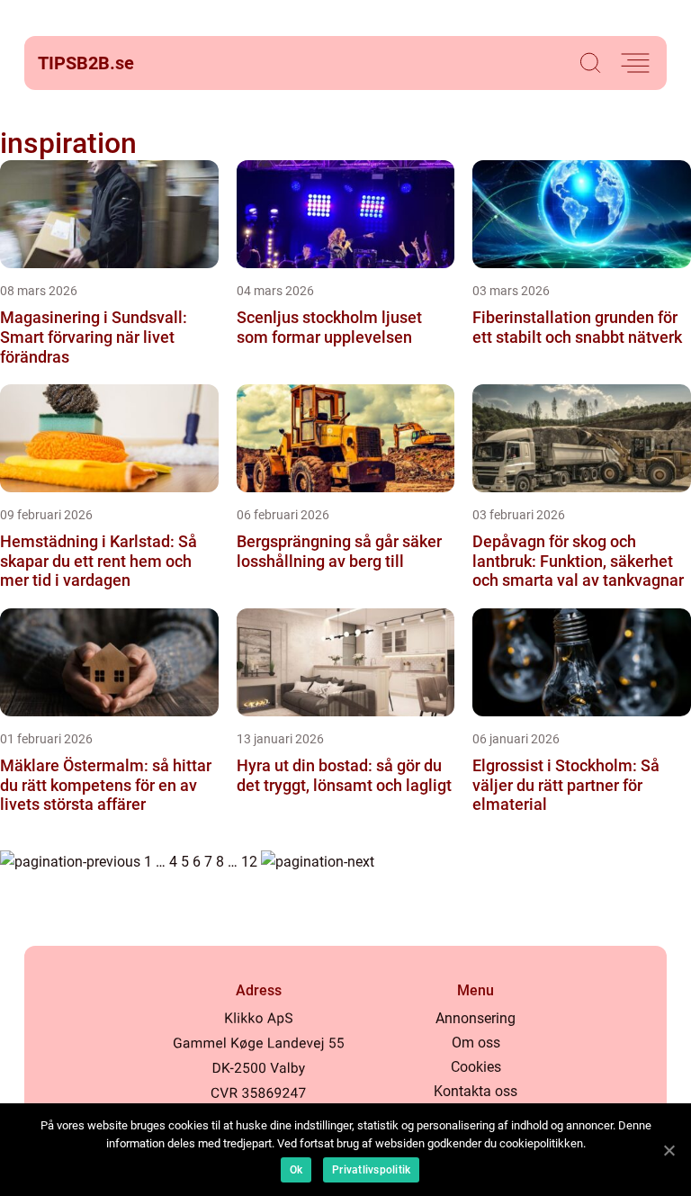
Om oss (476, 1042)
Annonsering (475, 1018)
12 (249, 861)
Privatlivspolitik (371, 1170)
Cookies (476, 1066)
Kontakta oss (475, 1091)
